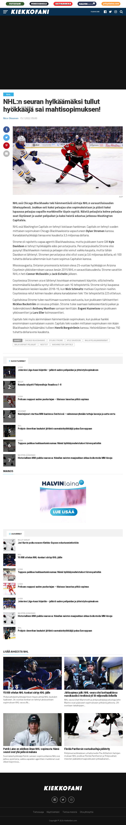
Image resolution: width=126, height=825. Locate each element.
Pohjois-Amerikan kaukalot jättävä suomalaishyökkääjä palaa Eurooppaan (55, 428)
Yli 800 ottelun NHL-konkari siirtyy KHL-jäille (40, 557)
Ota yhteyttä (86, 812)
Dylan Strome (56, 340)
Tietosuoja (38, 812)
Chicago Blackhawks (35, 340)
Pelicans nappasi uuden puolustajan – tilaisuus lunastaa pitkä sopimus (53, 399)
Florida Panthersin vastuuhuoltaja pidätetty (87, 748)
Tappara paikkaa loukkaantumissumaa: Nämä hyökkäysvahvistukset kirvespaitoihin (59, 443)
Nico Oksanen (10, 118)
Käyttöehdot (53, 812)
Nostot (44, 344)
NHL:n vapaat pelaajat (25, 344)
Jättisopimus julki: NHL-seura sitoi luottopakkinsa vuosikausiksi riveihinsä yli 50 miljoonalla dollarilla (90, 694)
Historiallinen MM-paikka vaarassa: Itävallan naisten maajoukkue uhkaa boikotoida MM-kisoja (65, 457)
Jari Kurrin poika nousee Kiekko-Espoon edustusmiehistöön (48, 542)
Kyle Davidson (74, 340)
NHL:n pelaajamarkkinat (96, 340)
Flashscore (95, 11)
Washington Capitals (62, 344)
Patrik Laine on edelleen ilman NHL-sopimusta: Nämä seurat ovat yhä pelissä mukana (31, 750)
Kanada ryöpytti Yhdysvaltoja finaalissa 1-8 (39, 384)
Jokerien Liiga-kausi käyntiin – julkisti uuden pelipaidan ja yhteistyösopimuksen (58, 370)
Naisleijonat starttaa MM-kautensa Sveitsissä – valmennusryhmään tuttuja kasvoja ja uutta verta (66, 413)
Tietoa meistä (70, 812)
